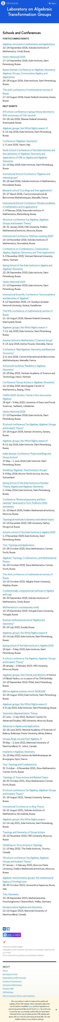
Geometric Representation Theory (20, 713)
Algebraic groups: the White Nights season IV (25, 440)
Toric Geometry (11, 894)
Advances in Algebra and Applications (21, 726)
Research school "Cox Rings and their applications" (27, 190)
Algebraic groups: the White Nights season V (25, 327)
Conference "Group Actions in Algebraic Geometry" (29, 382)
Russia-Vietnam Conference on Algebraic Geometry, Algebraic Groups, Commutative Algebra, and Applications (29, 73)
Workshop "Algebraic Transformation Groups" (25, 470)
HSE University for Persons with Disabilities (19, 996)
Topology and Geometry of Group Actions (24, 832)
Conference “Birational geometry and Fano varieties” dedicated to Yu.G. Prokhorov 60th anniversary (25, 503)
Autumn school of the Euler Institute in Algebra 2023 (29, 532)
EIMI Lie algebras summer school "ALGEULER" (24, 691)
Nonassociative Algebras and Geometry (22, 907)
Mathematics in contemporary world (21, 607)
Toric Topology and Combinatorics (20, 764)
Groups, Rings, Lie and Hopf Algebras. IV (22, 738)
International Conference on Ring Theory (23, 806)
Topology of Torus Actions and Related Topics (25, 777)
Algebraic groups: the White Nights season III (25, 632)
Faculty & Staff (8, 988)
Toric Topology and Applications (18, 545)
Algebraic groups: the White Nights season (24, 819)
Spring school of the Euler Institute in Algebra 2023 (28, 645)
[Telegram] (8, 928)
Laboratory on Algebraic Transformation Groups (29, 11)
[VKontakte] (4, 928)
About (6, 966)
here (30, 1006)
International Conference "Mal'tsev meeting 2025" (28, 236)
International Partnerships (12, 985)
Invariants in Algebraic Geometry (19, 751)
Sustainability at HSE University (14, 978)
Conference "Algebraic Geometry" (20, 141)
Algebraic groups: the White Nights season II (25, 704)
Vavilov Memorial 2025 (14, 281)
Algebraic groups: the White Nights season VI (25, 128)
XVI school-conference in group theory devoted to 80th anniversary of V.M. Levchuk (28, 113)
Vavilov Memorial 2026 (14, 56)
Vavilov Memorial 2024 (14, 411)
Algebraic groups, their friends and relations (24, 674)
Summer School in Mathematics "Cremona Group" (28, 340)
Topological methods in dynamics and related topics (28, 519)
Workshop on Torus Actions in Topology (22, 845)
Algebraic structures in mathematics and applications (29, 44)
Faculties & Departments (12, 981)
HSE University (12, 3)
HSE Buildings (8, 992)
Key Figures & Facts (10, 974)
